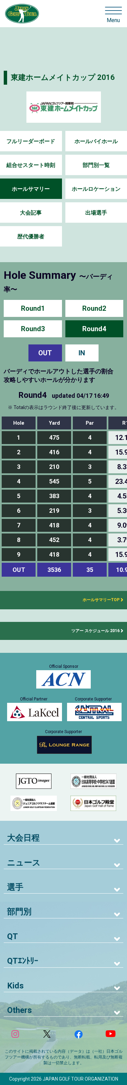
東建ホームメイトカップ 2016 (63, 77)
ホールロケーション (96, 189)
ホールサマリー (31, 189)
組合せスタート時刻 (30, 165)
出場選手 (96, 212)
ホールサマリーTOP (99, 599)
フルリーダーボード (30, 141)
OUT (45, 353)
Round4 (94, 329)
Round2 (94, 308)
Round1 (33, 308)
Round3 (33, 329)
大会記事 (31, 212)
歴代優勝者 (30, 236)
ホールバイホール (96, 141)
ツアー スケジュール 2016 (95, 630)
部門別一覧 (96, 165)
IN (82, 353)
